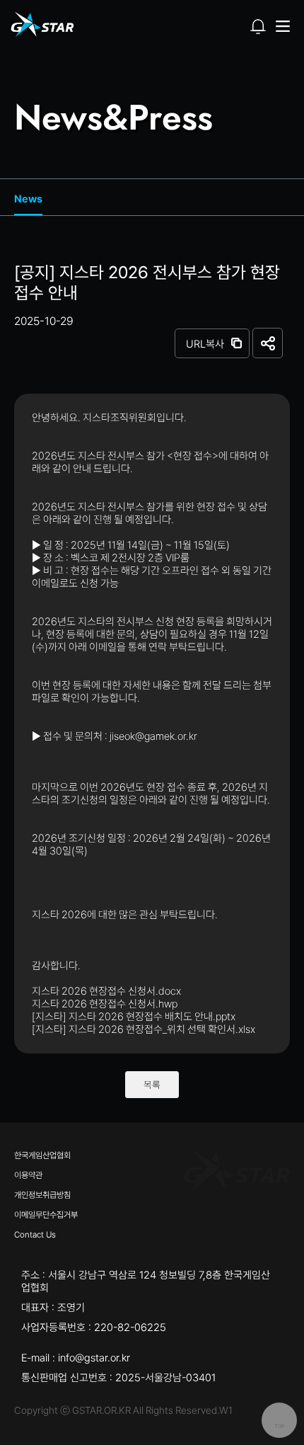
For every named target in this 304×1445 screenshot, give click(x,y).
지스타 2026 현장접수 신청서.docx (106, 991)
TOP (279, 1426)
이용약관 (28, 1175)
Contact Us (35, 1235)
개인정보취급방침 (42, 1195)
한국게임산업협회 (42, 1155)
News (28, 199)
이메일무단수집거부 (46, 1215)
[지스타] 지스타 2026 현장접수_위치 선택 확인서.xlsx (143, 1029)
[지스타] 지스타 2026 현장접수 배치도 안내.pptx (133, 1016)
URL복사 (205, 344)
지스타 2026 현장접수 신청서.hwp (104, 1004)
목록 (152, 1084)
